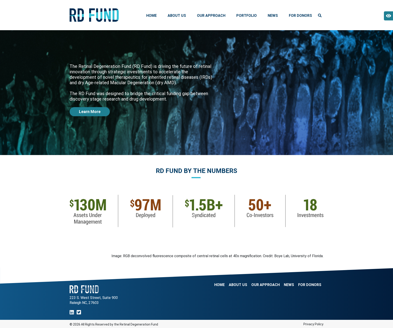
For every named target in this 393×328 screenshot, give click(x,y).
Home (151, 15)
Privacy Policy (313, 324)
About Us (177, 15)
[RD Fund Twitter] (79, 312)
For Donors (300, 15)
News (273, 15)
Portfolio (246, 15)
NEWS (289, 285)
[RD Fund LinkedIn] (72, 312)
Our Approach (211, 15)
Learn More (90, 111)
